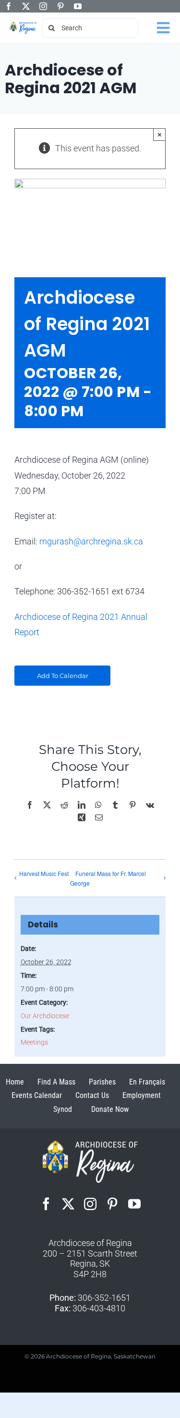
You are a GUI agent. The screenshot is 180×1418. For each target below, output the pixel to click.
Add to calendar (62, 675)
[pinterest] (60, 6)
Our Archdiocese (45, 1016)
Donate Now (110, 1109)
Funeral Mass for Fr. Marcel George (108, 878)
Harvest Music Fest (44, 873)
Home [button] (15, 1081)
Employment (141, 1095)
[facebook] (8, 6)
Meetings (34, 1042)
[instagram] (43, 6)
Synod (62, 1109)
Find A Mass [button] (56, 1081)
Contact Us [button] (92, 1095)
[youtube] (78, 6)
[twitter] (26, 6)
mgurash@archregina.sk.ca (91, 541)
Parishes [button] (102, 1081)
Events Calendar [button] (37, 1095)
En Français (147, 1081)
